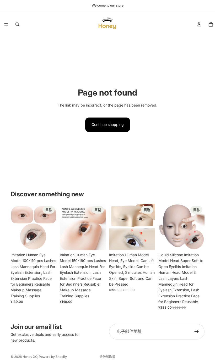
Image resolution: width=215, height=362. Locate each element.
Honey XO (30, 357)
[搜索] (17, 24)
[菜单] (6, 24)
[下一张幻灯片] (51, 227)
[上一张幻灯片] (16, 227)
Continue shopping (108, 124)
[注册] (196, 331)
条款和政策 (107, 357)
